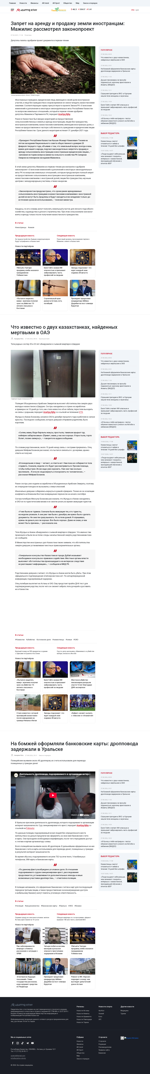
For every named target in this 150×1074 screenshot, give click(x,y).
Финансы (34, 3)
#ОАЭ (75, 640)
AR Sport (56, 3)
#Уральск (63, 906)
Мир (77, 3)
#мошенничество (32, 906)
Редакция (102, 1044)
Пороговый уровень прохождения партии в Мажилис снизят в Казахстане (73, 240)
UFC (100, 1019)
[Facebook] (12, 1043)
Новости (23, 3)
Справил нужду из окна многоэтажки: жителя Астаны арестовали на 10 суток (32, 919)
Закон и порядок (90, 3)
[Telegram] (27, 1043)
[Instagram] (17, 1043)
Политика (28, 35)
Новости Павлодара (84, 1019)
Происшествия (44, 339)
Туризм (123, 1014)
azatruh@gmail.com (18, 1056)
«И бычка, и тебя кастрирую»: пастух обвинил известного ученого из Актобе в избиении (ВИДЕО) (118, 120)
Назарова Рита (18, 339)
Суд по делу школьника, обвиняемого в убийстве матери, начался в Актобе (75, 652)
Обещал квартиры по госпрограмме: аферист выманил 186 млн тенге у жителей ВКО (74, 919)
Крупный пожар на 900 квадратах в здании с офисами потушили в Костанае (31, 652)
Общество (67, 3)
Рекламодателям (105, 1047)
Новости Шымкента (84, 1017)
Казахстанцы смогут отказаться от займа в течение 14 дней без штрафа (112, 143)
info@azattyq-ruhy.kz (18, 1058)
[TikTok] (22, 1043)
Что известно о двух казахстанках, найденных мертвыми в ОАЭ (115, 58)
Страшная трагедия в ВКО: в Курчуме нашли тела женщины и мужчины (116, 95)
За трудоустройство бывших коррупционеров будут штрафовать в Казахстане (32, 240)
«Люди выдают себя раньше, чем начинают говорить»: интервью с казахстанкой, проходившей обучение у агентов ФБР (113, 158)
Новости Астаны (83, 1011)
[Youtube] (32, 1043)
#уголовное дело (43, 640)
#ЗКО (70, 906)
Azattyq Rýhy (49, 412)
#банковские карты (49, 906)
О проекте (102, 1041)
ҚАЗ (137, 10)
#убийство (30, 640)
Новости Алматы (83, 1014)
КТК (81, 412)
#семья (69, 640)
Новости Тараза (83, 1022)
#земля (31, 227)
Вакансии (102, 1053)
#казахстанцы (58, 640)
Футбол (101, 1011)
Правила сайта (104, 1050)
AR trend (45, 3)
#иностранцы (20, 227)
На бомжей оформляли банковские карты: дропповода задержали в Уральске (118, 70)
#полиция (19, 906)
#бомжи (77, 906)
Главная (12, 3)
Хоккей (101, 1014)
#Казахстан (20, 640)
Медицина (124, 1011)
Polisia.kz (30, 828)
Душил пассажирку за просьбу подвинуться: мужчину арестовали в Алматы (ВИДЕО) (116, 82)
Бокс (100, 1017)
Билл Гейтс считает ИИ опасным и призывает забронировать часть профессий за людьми (119, 107)
